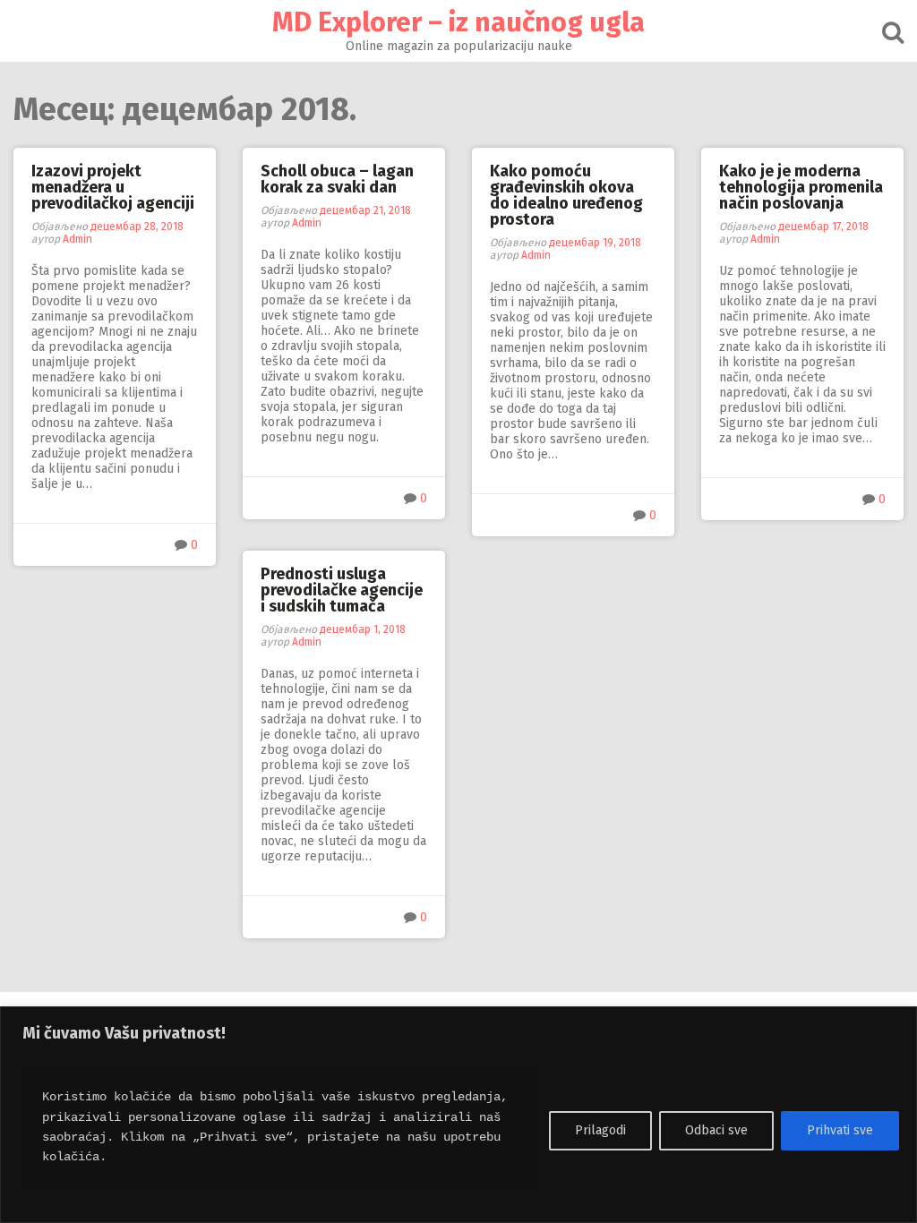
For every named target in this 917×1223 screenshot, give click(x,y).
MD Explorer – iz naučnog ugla (458, 22)
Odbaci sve (716, 1130)
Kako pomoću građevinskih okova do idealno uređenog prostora (566, 195)
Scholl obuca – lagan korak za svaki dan (337, 179)
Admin (77, 239)
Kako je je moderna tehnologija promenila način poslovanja (801, 187)
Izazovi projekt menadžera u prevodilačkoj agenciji (112, 187)
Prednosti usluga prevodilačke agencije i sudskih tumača (342, 590)
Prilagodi (600, 1130)
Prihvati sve (840, 1130)
